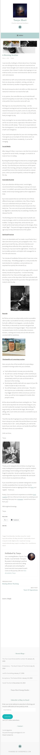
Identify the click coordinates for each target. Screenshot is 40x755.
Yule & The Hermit (7, 683)
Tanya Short (20, 20)
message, (20, 499)
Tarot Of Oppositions (31, 589)
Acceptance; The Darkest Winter (12, 678)
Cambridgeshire (7, 730)
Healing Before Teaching (10, 583)
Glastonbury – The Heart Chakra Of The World (16, 666)
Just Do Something (8, 673)
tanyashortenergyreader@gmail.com (13, 732)
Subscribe (7, 717)
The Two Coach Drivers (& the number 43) (14, 659)
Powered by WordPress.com (20, 751)
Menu (21, 35)
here (32, 487)
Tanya (12, 58)
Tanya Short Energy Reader (20, 690)
